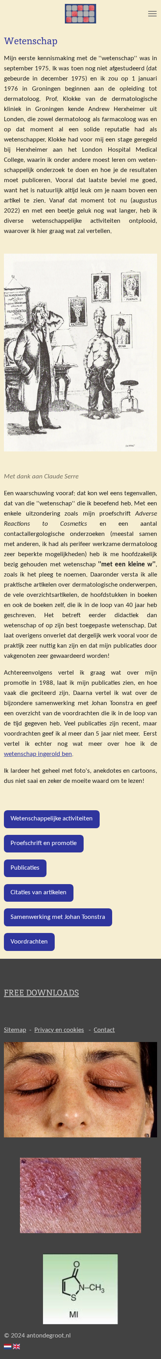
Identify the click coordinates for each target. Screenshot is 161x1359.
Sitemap (15, 1030)
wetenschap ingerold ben (38, 754)
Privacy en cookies (59, 1030)
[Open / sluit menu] (152, 13)
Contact (104, 1030)
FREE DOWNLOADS (41, 992)
